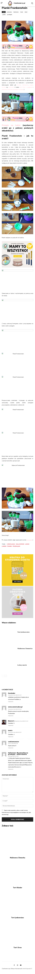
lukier (26, 12)
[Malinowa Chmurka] (9, 649)
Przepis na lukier (11, 125)
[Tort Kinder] (17, 872)
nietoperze (25, 85)
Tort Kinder (17, 888)
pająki (31, 85)
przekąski (9, 14)
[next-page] (6, 676)
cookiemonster (13, 741)
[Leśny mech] (9, 666)
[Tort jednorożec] (9, 633)
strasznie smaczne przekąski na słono (12, 89)
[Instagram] (17, 965)
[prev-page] (3, 676)
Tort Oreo (17, 947)
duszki (3, 87)
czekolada (9, 12)
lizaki (21, 12)
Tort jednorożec (23, 632)
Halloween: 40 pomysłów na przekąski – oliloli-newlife (18, 753)
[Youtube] (20, 965)
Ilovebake (11, 693)
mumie (19, 85)
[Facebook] (14, 965)
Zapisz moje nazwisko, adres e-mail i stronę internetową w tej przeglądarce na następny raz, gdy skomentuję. (16, 812)
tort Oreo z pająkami (26, 87)
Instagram (29, 540)
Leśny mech (22, 665)
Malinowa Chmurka (24, 648)
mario (10, 730)
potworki (11, 87)
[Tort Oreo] (17, 932)
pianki (4, 14)
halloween (16, 12)
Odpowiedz (10, 701)
